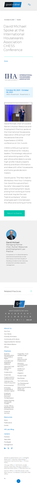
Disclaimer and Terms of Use (13, 461)
